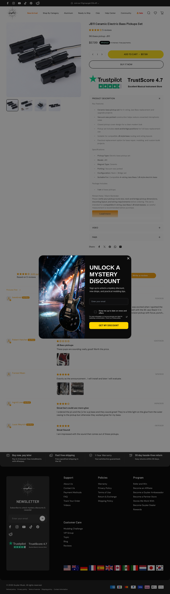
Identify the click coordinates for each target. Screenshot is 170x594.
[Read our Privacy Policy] (126, 316)
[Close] (128, 258)
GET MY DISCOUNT (109, 325)
